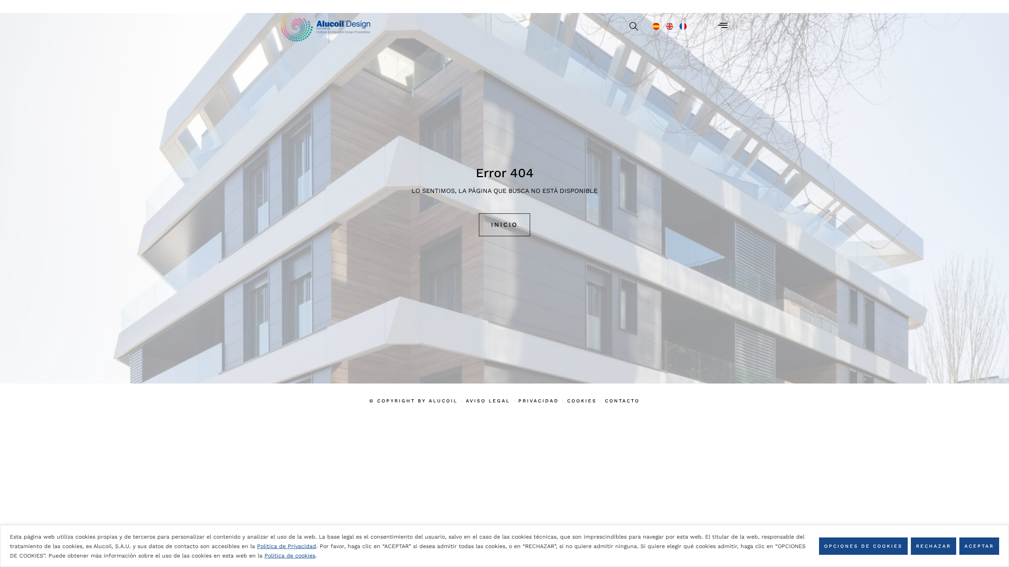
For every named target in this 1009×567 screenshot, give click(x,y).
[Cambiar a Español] (656, 26)
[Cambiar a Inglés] (669, 26)
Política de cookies (289, 555)
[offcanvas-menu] (723, 25)
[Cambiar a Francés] (683, 26)
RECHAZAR (933, 546)
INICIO (504, 224)
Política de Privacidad (286, 546)
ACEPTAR (979, 546)
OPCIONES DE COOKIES (863, 546)
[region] (504, 546)
